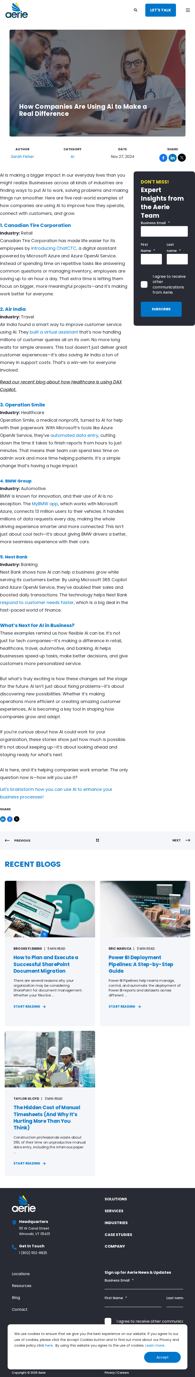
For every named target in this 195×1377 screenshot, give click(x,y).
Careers (123, 1373)
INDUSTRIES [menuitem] (116, 1223)
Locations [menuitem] (21, 1274)
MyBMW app (45, 504)
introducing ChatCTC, (54, 248)
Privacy (110, 1373)
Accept (162, 1357)
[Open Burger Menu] (188, 10)
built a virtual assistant (54, 332)
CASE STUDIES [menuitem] (118, 1234)
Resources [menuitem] (21, 1285)
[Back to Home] (17, 10)
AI (72, 156)
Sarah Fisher (22, 156)
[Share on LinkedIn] (3, 818)
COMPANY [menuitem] (115, 1246)
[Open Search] (136, 9)
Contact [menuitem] (20, 1309)
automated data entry (74, 435)
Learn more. (155, 1345)
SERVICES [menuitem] (114, 1211)
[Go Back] (97, 841)
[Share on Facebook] (10, 818)
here (49, 1345)
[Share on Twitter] (17, 818)
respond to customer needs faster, (37, 602)
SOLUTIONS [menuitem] (116, 1199)
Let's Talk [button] (160, 10)
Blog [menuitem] (16, 1297)
